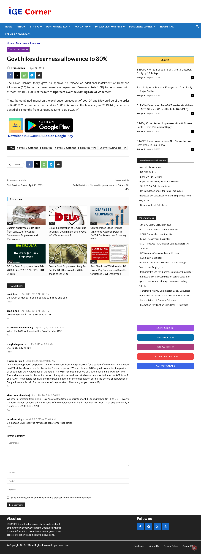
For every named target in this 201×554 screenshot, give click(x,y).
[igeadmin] (9, 67)
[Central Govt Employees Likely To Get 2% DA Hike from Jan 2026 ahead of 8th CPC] (68, 253)
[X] (17, 75)
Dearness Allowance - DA (113, 147)
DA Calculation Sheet (108, 26)
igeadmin (19, 67)
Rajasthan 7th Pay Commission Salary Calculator (164, 295)
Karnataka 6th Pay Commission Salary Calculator (164, 276)
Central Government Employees (34, 147)
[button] (197, 26)
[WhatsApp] (24, 75)
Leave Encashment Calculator (154, 238)
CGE (10, 223)
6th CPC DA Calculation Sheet (154, 186)
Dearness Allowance (28, 43)
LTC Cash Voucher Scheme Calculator (158, 229)
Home (8, 26)
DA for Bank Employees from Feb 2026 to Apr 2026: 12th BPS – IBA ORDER (25, 270)
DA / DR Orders (147, 172)
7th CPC (21, 26)
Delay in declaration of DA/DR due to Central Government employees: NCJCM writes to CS (68, 231)
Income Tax (167, 26)
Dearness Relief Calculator (153, 205)
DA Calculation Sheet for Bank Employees (161, 190)
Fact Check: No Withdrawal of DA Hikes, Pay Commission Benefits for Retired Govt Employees (108, 270)
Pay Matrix (81, 26)
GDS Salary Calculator (150, 257)
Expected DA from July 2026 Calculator (159, 181)
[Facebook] (10, 75)
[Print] (39, 75)
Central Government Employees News (75, 147)
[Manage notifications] (194, 547)
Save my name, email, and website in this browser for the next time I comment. (51, 497)
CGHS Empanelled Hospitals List (156, 234)
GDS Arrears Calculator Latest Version (159, 253)
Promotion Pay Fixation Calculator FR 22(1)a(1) (163, 304)
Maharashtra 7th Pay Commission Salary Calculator (165, 271)
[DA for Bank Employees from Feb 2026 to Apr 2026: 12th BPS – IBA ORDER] (26, 253)
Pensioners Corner (140, 26)
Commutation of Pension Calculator (158, 300)
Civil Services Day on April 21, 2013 (25, 185)
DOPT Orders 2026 (57, 26)
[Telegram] (32, 75)
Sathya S (141, 77)
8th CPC (34, 26)
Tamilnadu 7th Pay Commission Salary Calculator (164, 290)
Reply (9, 302)
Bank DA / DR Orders (150, 176)
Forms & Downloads (17, 34)
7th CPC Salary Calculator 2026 (155, 224)
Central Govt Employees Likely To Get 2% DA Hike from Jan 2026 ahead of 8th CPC (67, 270)
